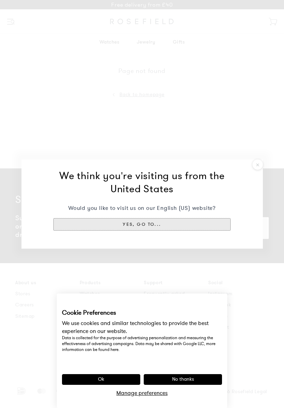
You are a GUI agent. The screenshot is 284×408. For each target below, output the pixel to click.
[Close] (257, 164)
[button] (142, 224)
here (114, 349)
